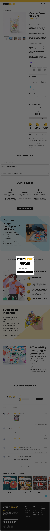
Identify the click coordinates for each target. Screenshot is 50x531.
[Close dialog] (33, 257)
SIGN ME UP (25, 271)
